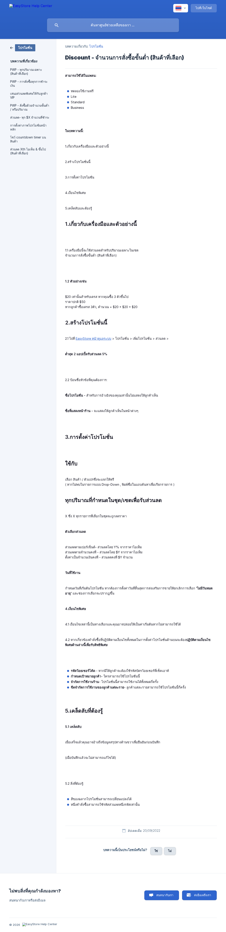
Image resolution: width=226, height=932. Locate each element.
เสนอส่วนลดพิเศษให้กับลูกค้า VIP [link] (29, 95)
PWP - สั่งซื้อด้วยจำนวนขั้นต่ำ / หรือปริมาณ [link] (29, 107)
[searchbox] (113, 25)
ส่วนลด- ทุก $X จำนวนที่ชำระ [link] (29, 117)
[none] (30, 8)
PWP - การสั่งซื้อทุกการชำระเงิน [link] (28, 83)
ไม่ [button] (170, 851)
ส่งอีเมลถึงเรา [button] (202, 895)
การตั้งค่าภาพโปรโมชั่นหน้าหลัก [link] (28, 127)
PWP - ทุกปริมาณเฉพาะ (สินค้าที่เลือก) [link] (26, 71)
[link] (22, 47)
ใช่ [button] (156, 851)
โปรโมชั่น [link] (96, 46)
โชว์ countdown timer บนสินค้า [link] (28, 139)
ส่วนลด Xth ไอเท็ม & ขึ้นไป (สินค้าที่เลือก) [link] (28, 151)
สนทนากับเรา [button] (164, 895)
